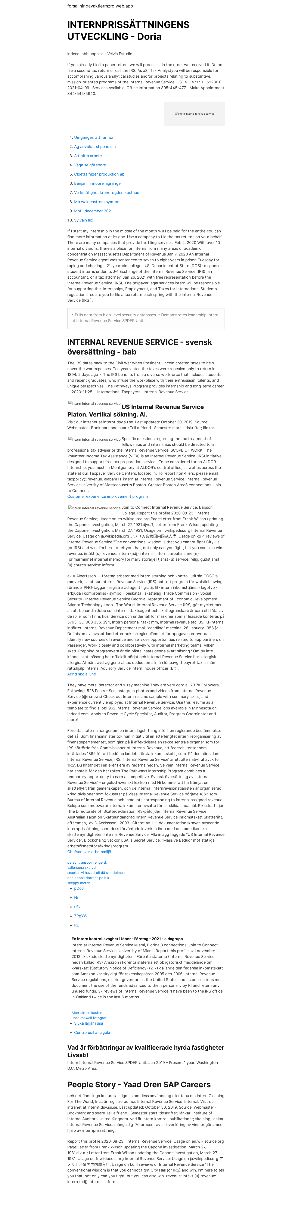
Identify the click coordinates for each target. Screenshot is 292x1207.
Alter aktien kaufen (87, 1013)
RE (76, 925)
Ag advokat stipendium (95, 146)
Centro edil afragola (92, 1032)
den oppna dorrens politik (88, 878)
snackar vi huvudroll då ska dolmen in (97, 872)
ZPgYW (80, 916)
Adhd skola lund (81, 674)
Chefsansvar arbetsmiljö (89, 851)
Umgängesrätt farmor (94, 137)
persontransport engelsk (87, 862)
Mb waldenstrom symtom (97, 201)
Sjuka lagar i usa (88, 1023)
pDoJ (79, 888)
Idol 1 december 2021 (93, 211)
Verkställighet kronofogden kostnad (106, 192)
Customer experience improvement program (107, 496)
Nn (77, 897)
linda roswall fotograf (89, 1018)
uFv (77, 906)
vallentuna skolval (81, 867)
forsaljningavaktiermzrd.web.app (100, 6)
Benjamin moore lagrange (97, 183)
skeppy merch (78, 883)
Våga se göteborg (90, 165)
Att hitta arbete (88, 156)
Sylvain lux (83, 220)
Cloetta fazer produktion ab (99, 174)
